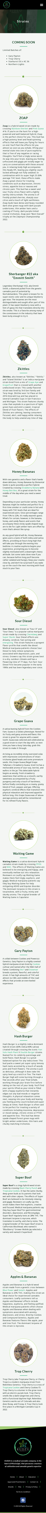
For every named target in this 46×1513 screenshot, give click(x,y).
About (21, 1477)
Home (12, 1477)
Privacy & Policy (32, 1487)
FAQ (19, 1487)
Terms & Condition (23, 1492)
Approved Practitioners (17, 1482)
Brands (11, 1487)
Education (32, 1477)
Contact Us (34, 1482)
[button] (41, 4)
